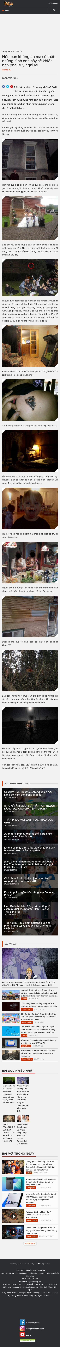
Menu (6, 10)
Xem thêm (31, 1244)
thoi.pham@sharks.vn (29, 1287)
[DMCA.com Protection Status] (28, 1340)
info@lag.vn (36, 1282)
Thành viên (53, 3)
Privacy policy (44, 1263)
